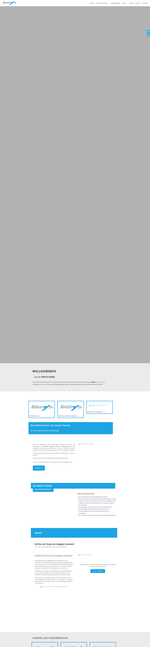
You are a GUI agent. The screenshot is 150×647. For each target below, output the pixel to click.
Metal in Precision (102, 3)
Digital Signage (115, 3)
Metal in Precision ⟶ (69, 416)
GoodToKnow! (55, 547)
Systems (92, 3)
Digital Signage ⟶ (96, 412)
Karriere (137, 3)
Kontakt (145, 3)
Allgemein (48, 547)
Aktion (43, 547)
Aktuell (131, 3)
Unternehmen (63, 547)
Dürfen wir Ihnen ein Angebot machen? (55, 544)
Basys (123, 3)
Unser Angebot (97, 571)
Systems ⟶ (35, 416)
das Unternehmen (42, 489)
